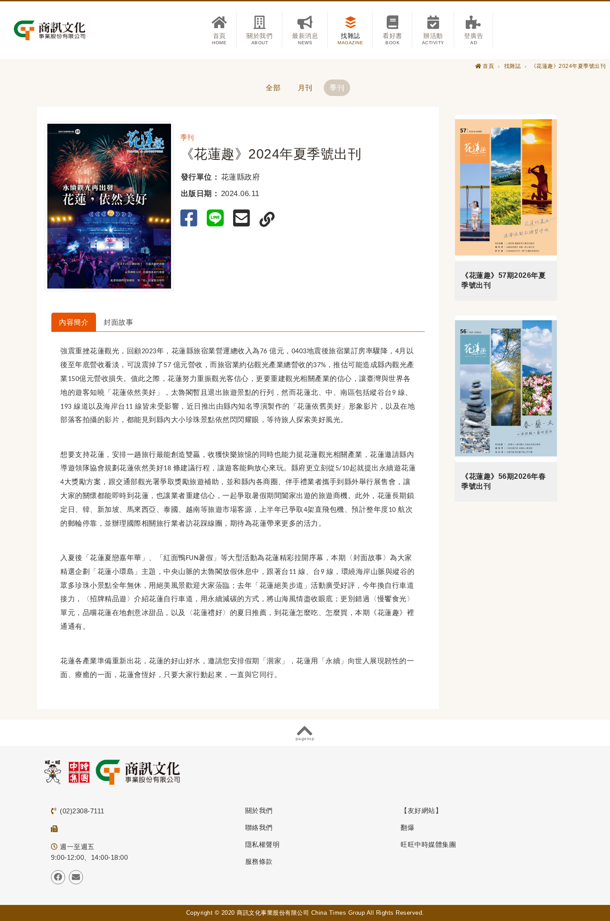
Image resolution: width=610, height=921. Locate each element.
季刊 (337, 88)
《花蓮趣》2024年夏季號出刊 (568, 66)
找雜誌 (512, 66)
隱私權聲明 (262, 844)
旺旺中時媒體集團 (428, 844)
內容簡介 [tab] (73, 322)
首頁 (488, 66)
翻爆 (407, 827)
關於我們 (259, 810)
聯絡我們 (259, 827)
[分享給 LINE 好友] (217, 218)
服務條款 (259, 861)
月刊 (305, 88)
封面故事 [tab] (118, 322)
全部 (273, 88)
